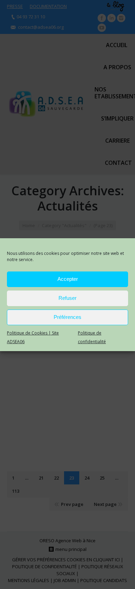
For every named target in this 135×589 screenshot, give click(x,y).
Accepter (67, 279)
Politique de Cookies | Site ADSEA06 (33, 337)
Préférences (67, 317)
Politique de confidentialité (92, 337)
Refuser (67, 298)
